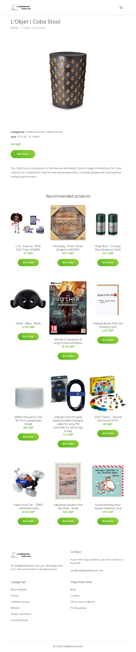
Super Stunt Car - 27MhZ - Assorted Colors (28, 506)
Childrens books (35, 131)
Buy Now (23, 154)
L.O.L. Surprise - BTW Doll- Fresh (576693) (28, 247)
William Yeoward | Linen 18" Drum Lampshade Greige (28, 420)
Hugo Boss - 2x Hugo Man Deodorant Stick (108, 247)
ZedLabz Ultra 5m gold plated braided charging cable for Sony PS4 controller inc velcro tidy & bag (68, 424)
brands (15, 595)
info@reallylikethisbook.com (86, 570)
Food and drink (19, 620)
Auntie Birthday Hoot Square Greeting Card (108, 506)
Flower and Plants (21, 614)
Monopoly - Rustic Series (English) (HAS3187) (68, 247)
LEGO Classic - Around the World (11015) (108, 418)
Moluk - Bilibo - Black (28, 323)
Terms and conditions (82, 601)
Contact (75, 595)
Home (14, 27)
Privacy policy (78, 607)
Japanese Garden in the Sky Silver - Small (68, 506)
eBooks (15, 607)
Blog (73, 589)
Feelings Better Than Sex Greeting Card (108, 325)
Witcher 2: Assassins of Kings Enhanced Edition (68, 341)
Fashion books (54, 131)
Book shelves (19, 589)
